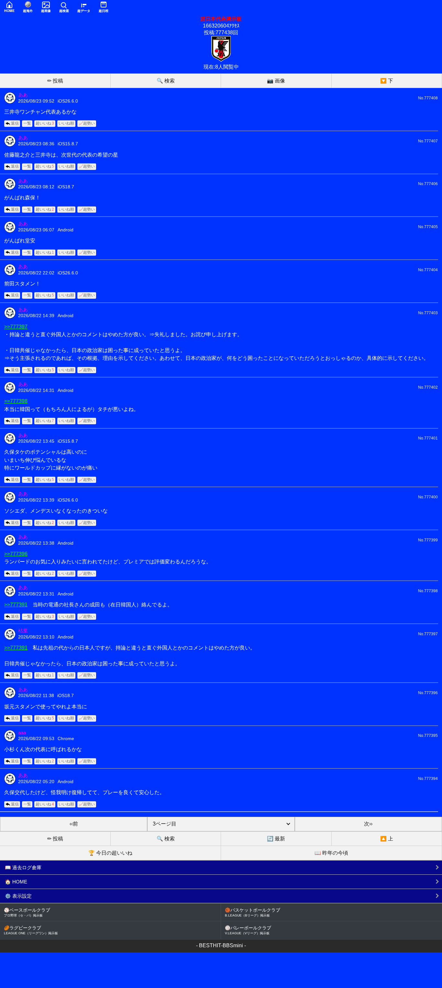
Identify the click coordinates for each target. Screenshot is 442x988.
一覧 (27, 123)
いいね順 (66, 123)
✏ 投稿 (55, 80)
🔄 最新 (276, 838)
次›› (368, 824)
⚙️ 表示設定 (18, 896)
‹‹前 (74, 824)
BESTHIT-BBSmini (221, 945)
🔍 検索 (166, 80)
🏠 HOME (16, 881)
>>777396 (16, 554)
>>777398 (16, 401)
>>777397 (16, 326)
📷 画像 (276, 80)
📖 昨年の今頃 (331, 853)
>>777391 (16, 604)
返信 (15, 123)
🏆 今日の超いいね (110, 853)
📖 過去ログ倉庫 (23, 867)
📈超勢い (87, 123)
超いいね (45, 123)
